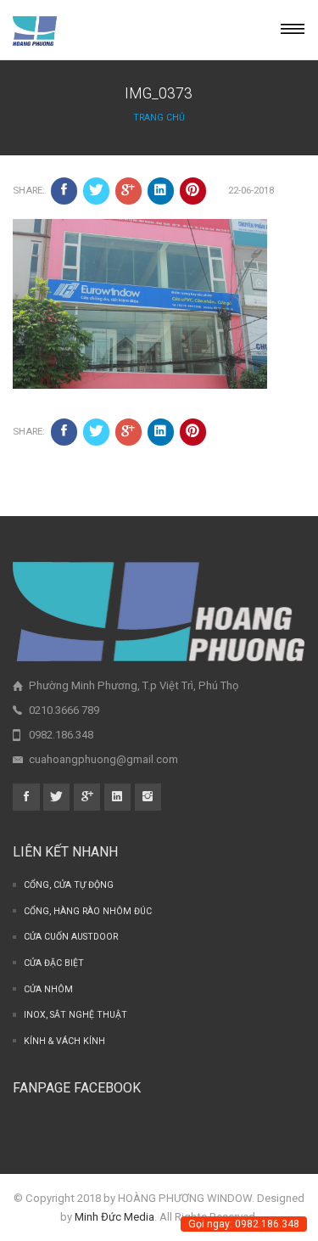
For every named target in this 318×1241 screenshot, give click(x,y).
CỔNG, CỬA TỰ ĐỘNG (69, 884)
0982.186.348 (61, 734)
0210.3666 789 (64, 710)
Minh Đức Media (114, 1216)
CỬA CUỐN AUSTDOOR (71, 936)
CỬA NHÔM (48, 989)
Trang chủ (159, 117)
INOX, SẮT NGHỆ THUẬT (75, 1014)
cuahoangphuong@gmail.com (103, 759)
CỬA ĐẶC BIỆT (54, 963)
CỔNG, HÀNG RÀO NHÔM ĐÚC (88, 911)
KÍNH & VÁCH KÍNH (64, 1041)
